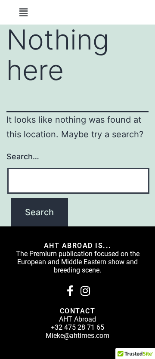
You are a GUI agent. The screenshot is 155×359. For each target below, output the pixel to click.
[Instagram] (85, 290)
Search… (22, 156)
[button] (23, 12)
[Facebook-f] (70, 290)
